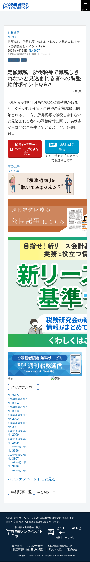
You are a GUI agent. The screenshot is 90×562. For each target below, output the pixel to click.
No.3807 (13, 37)
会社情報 (17, 545)
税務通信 (14, 32)
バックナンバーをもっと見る (32, 479)
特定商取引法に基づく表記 (28, 549)
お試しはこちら (62, 147)
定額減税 (14, 60)
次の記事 (14, 171)
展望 (24, 60)
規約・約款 (55, 549)
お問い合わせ (35, 545)
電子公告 (72, 549)
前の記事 (14, 166)
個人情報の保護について (62, 545)
